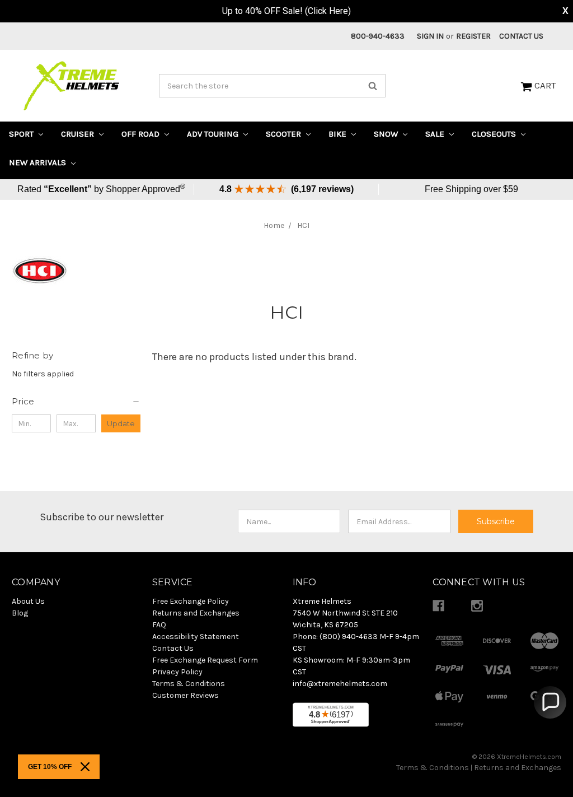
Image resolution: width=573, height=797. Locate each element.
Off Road (141, 134)
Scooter (284, 134)
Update (121, 423)
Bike (338, 134)
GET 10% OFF (50, 767)
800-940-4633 (378, 36)
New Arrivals (38, 162)
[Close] (85, 766)
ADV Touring (214, 134)
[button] (76, 401)
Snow (387, 134)
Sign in (430, 36)
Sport (22, 134)
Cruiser (78, 134)
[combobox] (272, 85)
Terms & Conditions (432, 767)
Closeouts (495, 134)
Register (473, 36)
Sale (436, 134)
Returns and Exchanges (517, 767)
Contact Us (521, 36)
